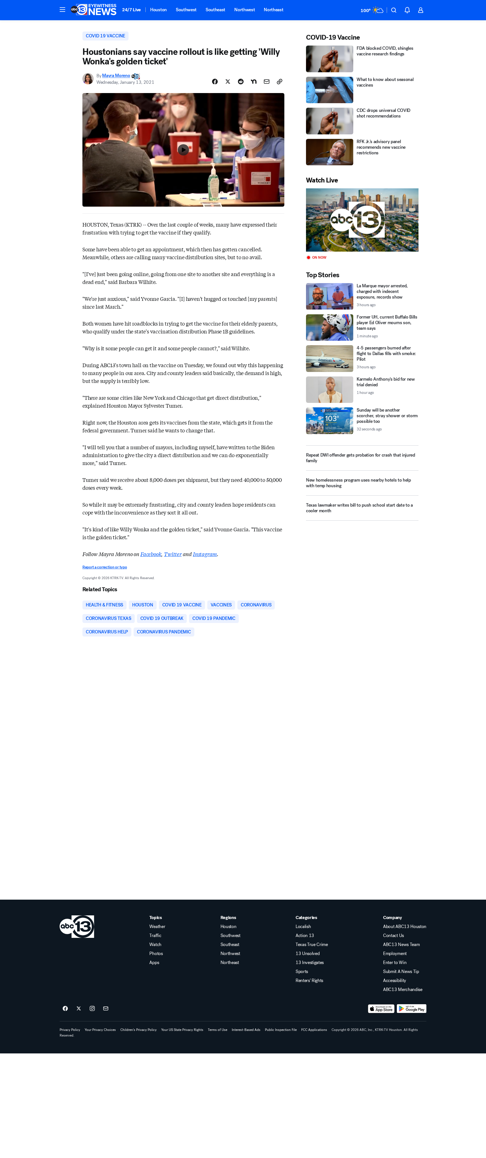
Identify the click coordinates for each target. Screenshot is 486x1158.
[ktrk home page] (77, 926)
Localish (303, 926)
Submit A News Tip (401, 971)
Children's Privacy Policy (138, 1029)
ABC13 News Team (401, 944)
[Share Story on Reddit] (241, 81)
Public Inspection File (281, 1029)
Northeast (273, 10)
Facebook (150, 553)
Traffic (155, 935)
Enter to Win (394, 962)
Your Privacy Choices (100, 1029)
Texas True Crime (312, 944)
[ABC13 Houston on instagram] (92, 1008)
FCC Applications (314, 1029)
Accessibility (394, 980)
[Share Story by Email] (266, 81)
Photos (156, 953)
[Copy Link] (279, 81)
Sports (302, 971)
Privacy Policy (70, 1029)
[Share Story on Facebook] (215, 81)
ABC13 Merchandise (402, 989)
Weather (157, 926)
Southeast (215, 10)
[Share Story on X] (228, 81)
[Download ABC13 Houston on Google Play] (411, 1008)
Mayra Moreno (116, 76)
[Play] (362, 220)
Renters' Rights (309, 980)
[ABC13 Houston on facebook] (65, 1008)
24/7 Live (131, 10)
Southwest (186, 10)
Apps (154, 962)
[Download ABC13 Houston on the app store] (381, 1008)
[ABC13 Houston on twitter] (78, 1008)
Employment (395, 953)
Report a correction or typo (104, 567)
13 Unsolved (308, 953)
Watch (155, 944)
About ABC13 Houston (404, 926)
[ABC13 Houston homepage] (93, 10)
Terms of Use (217, 1029)
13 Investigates (310, 962)
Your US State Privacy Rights (182, 1029)
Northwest (244, 10)
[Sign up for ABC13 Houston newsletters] (105, 1008)
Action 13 (305, 935)
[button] (62, 9)
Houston (158, 10)
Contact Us (393, 935)
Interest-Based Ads (246, 1029)
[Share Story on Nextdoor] (253, 81)
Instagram (205, 553)
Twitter (173, 553)
